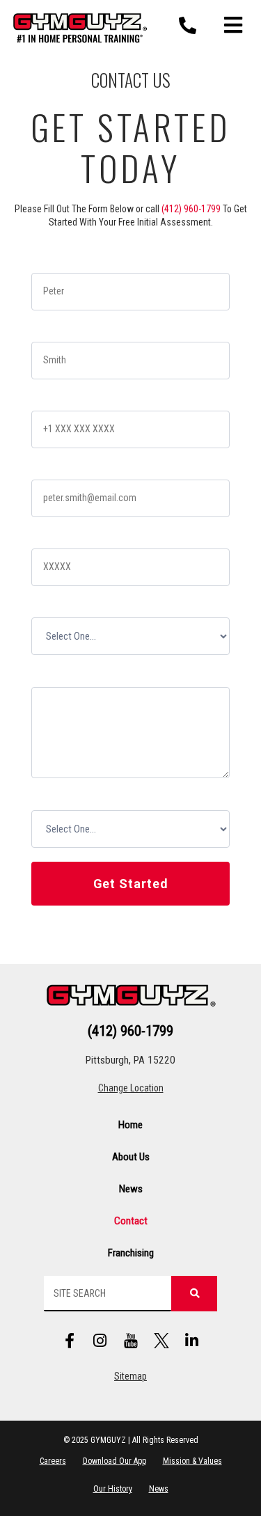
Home (130, 1125)
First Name (59, 262)
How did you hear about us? (95, 798)
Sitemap (130, 1376)
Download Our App (114, 1461)
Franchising (131, 1253)
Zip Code (55, 537)
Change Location (131, 1087)
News (131, 1189)
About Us (131, 1157)
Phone (49, 399)
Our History (112, 1489)
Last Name (58, 331)
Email (46, 468)
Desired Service (70, 606)
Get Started (130, 883)
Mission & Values (192, 1461)
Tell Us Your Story (74, 675)
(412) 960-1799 (191, 208)
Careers (53, 1461)
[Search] (194, 1293)
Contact (131, 1221)
